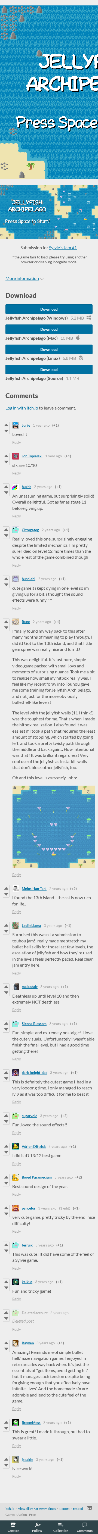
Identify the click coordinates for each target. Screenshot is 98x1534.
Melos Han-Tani (34, 888)
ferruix (27, 1245)
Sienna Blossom (34, 1023)
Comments (85, 1531)
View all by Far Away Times (37, 1509)
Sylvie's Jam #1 (63, 247)
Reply (16, 442)
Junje (26, 425)
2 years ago (43, 487)
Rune (26, 622)
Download (49, 309)
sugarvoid (29, 1116)
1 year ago (41, 425)
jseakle (27, 1459)
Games (10, 1515)
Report (64, 1509)
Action (22, 1515)
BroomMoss (31, 1422)
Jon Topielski (32, 456)
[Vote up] (6, 425)
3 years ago (53, 925)
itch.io (9, 1509)
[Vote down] (6, 431)
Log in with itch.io (21, 407)
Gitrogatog (30, 530)
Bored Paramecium (37, 1177)
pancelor (28, 1208)
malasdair (30, 987)
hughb (26, 487)
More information (22, 278)
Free (32, 1515)
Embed (78, 1509)
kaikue (27, 1282)
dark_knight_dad (34, 1072)
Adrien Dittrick (34, 1146)
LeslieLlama (31, 925)
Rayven (28, 1343)
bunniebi (28, 579)
